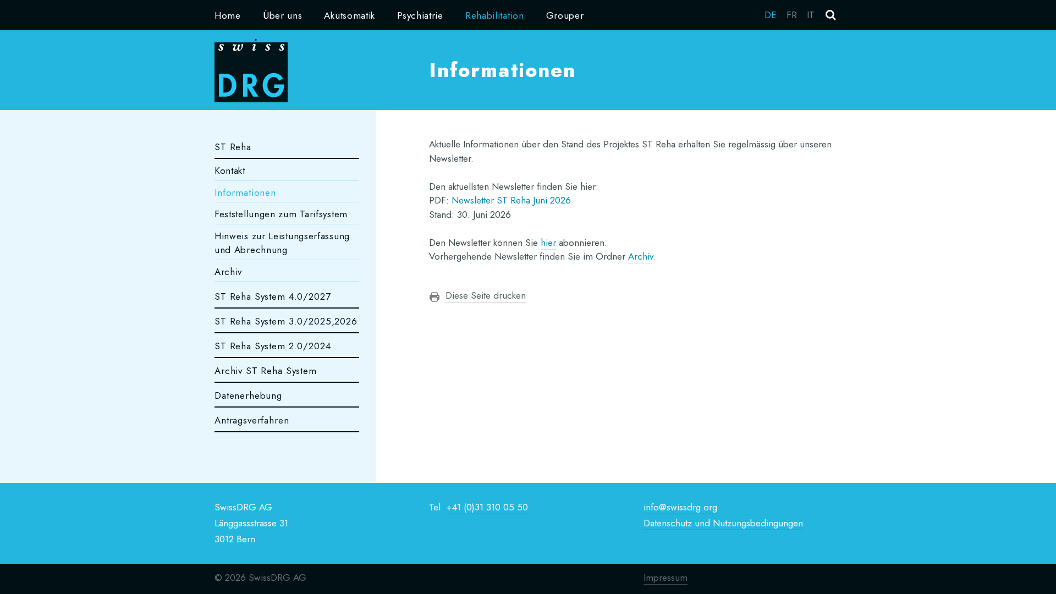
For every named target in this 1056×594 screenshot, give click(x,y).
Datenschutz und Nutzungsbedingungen (723, 523)
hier (548, 242)
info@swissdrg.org (680, 507)
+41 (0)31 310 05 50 (487, 507)
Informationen (245, 192)
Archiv (228, 271)
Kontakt (230, 170)
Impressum (666, 577)
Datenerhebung (248, 395)
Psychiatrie (420, 15)
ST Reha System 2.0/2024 (273, 346)
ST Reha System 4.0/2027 (273, 296)
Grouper (565, 15)
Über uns (282, 15)
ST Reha (233, 146)
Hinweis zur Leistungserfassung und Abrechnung (282, 243)
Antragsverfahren (252, 420)
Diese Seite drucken (486, 295)
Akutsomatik (349, 15)
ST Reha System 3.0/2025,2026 (286, 321)
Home (228, 15)
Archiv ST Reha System (266, 370)
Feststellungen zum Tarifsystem (281, 214)
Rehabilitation (494, 15)
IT (811, 14)
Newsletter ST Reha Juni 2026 (511, 200)
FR (792, 14)
